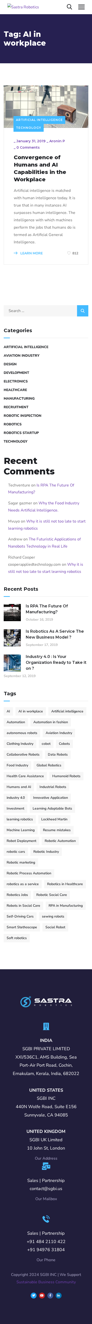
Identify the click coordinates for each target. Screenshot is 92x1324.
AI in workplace (30, 711)
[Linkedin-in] (59, 1295)
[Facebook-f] (50, 1295)
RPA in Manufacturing (66, 905)
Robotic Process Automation (29, 873)
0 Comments (28, 147)
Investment (15, 808)
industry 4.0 (16, 797)
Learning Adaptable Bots (52, 808)
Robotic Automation (60, 841)
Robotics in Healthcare (65, 884)
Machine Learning (21, 830)
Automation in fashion (50, 722)
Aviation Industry (21, 355)
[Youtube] (42, 1295)
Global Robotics (49, 765)
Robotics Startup (21, 433)
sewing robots (53, 916)
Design (10, 364)
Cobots (64, 743)
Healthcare (15, 390)
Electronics (16, 381)
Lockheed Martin (54, 819)
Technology (28, 128)
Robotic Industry (46, 851)
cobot (46, 743)
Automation (16, 722)
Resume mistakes (57, 830)
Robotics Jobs (17, 894)
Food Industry (17, 765)
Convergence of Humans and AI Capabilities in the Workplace (40, 168)
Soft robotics (17, 938)
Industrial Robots (52, 787)
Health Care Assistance (25, 776)
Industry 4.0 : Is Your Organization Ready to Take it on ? (56, 662)
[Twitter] (34, 1295)
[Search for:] (46, 311)
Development (16, 372)
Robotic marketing (21, 862)
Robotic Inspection (22, 415)
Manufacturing (19, 398)
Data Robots (58, 754)
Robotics (13, 424)
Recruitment (16, 407)
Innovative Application (50, 797)
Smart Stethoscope (22, 927)
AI (8, 711)
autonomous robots (22, 733)
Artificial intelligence (67, 711)
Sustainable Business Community (46, 1282)
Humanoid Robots (66, 776)
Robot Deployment (21, 841)
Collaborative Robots (23, 754)
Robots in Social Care (23, 905)
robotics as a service (23, 884)
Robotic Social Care (51, 894)
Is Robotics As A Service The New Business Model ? (55, 634)
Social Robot (55, 927)
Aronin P (57, 141)
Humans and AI (19, 787)
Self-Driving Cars (20, 916)
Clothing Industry (20, 743)
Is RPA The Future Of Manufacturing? (47, 609)
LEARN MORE (31, 253)
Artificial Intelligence (39, 120)
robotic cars (16, 851)
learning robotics (20, 819)
